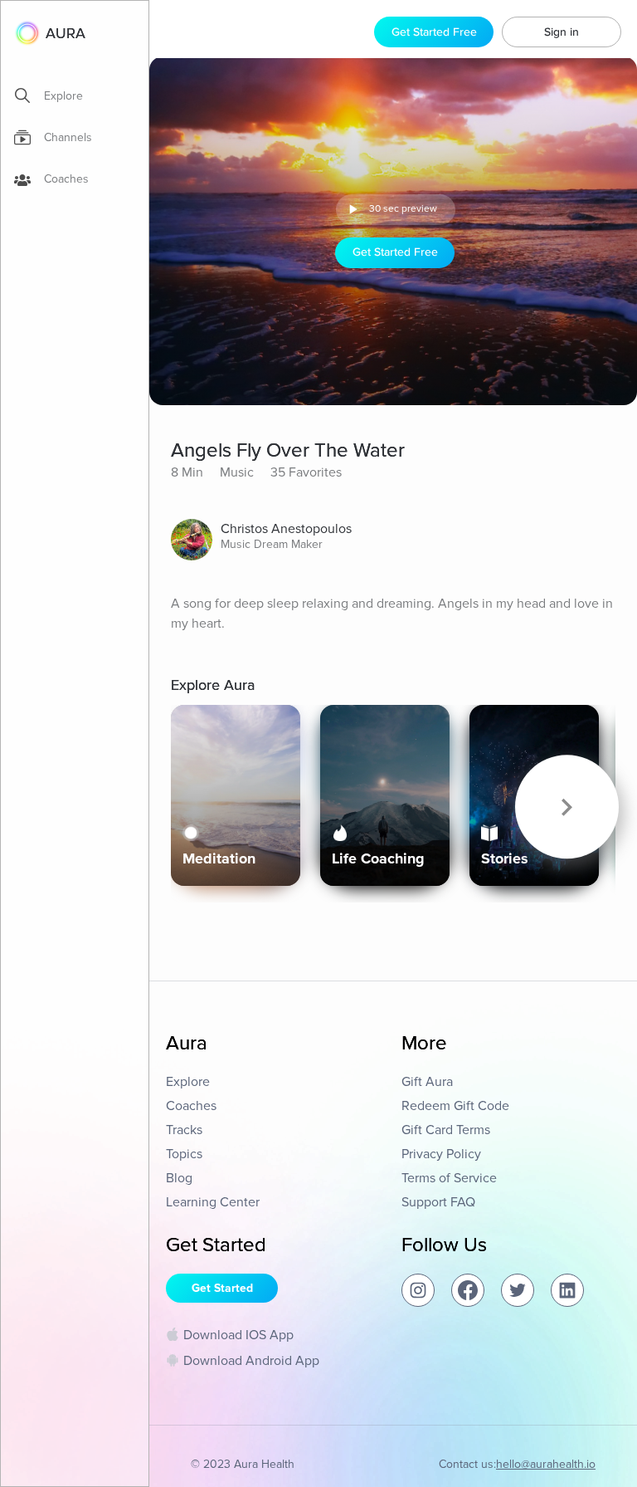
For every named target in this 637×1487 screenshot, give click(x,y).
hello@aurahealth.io (546, 1464)
